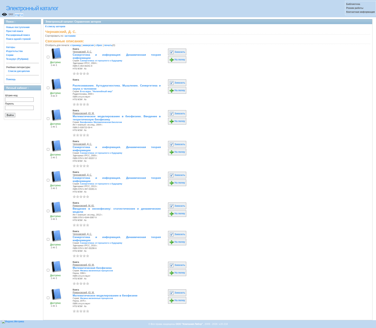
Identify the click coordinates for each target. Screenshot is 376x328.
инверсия (88, 45)
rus (21, 15)
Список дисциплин (19, 71)
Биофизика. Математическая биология (101, 122)
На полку (179, 59)
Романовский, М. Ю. (83, 205)
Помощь (11, 79)
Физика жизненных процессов (96, 270)
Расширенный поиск (18, 35)
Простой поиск (14, 31)
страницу (75, 45)
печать (108, 45)
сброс (99, 45)
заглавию (70, 36)
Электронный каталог (32, 8)
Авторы (10, 47)
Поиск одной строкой (18, 39)
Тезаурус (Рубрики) (17, 59)
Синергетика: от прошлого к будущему (101, 60)
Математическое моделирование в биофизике (105, 295)
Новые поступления (18, 27)
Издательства (14, 51)
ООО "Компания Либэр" (189, 324)
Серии (9, 55)
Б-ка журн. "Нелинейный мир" (96, 91)
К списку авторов (55, 26)
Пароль (9, 103)
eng (17, 15)
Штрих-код (11, 95)
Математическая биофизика (92, 267)
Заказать (179, 52)
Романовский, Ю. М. (83, 113)
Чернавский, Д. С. (82, 51)
